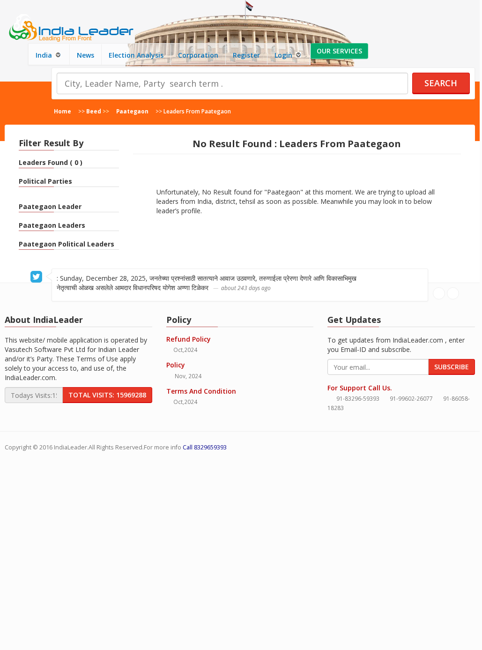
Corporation (198, 55)
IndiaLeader (70, 447)
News (85, 55)
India (45, 55)
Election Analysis (136, 55)
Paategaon (132, 111)
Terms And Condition (201, 391)
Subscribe (451, 366)
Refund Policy (188, 339)
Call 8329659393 (205, 447)
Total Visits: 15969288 (107, 394)
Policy (175, 364)
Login (284, 55)
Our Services (339, 50)
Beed (93, 111)
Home (62, 111)
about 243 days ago (246, 287)
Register (246, 55)
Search (440, 83)
